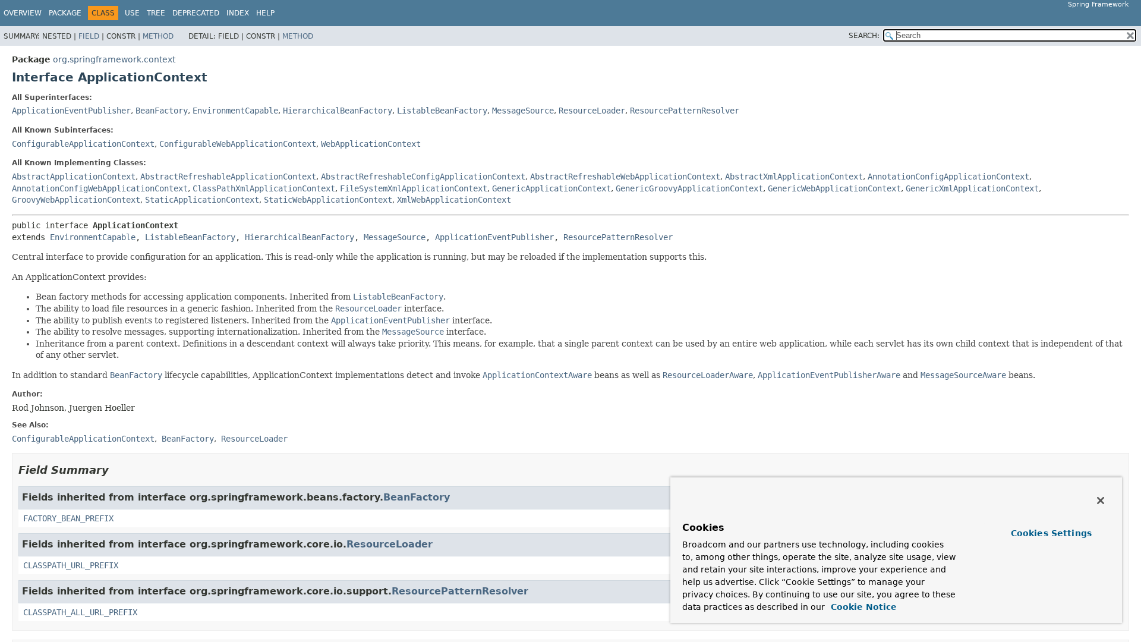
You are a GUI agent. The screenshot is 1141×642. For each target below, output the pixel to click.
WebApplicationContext (371, 144)
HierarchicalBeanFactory (337, 110)
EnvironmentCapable (235, 110)
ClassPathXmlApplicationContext (264, 188)
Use (132, 13)
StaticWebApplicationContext (328, 199)
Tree (156, 13)
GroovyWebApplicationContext (76, 199)
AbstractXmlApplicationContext (794, 176)
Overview (23, 13)
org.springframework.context (114, 59)
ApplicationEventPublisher (71, 110)
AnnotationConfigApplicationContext (948, 176)
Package (65, 13)
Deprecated (195, 13)
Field (88, 36)
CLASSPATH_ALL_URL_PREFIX (80, 612)
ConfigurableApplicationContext (83, 144)
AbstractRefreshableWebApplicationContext (625, 176)
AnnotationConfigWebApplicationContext (100, 188)
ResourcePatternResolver (684, 110)
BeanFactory (161, 110)
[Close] (1101, 500)
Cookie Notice (862, 607)
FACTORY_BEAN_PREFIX (68, 518)
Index (237, 13)
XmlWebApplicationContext (454, 199)
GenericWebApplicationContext (834, 188)
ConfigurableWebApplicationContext (237, 144)
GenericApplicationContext (551, 188)
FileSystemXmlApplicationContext (413, 188)
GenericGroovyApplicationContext (689, 188)
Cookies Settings (1051, 533)
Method (158, 36)
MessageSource (523, 110)
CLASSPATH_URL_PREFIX (70, 565)
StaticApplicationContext (202, 199)
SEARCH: (864, 36)
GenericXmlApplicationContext (972, 188)
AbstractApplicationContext (73, 176)
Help (265, 13)
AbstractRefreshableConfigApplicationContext (423, 176)
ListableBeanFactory (442, 110)
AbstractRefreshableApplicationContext (228, 176)
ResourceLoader (592, 110)
